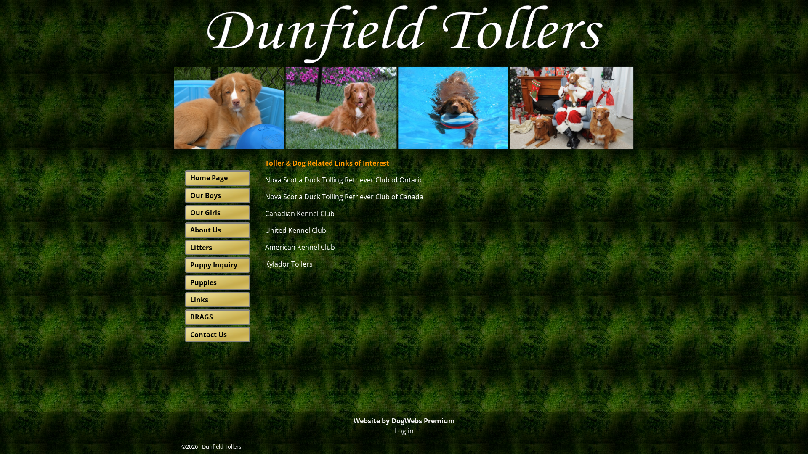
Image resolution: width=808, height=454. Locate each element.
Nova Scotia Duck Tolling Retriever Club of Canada (344, 196)
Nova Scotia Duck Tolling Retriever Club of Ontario (344, 180)
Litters (201, 247)
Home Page (209, 177)
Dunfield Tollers (221, 446)
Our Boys (205, 195)
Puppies (203, 282)
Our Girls (205, 212)
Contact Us (208, 334)
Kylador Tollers (289, 264)
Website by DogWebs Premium (404, 420)
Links (199, 299)
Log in (404, 431)
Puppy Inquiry (213, 264)
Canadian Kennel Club (300, 213)
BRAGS (201, 317)
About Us (205, 230)
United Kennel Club (296, 230)
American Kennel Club (301, 247)
